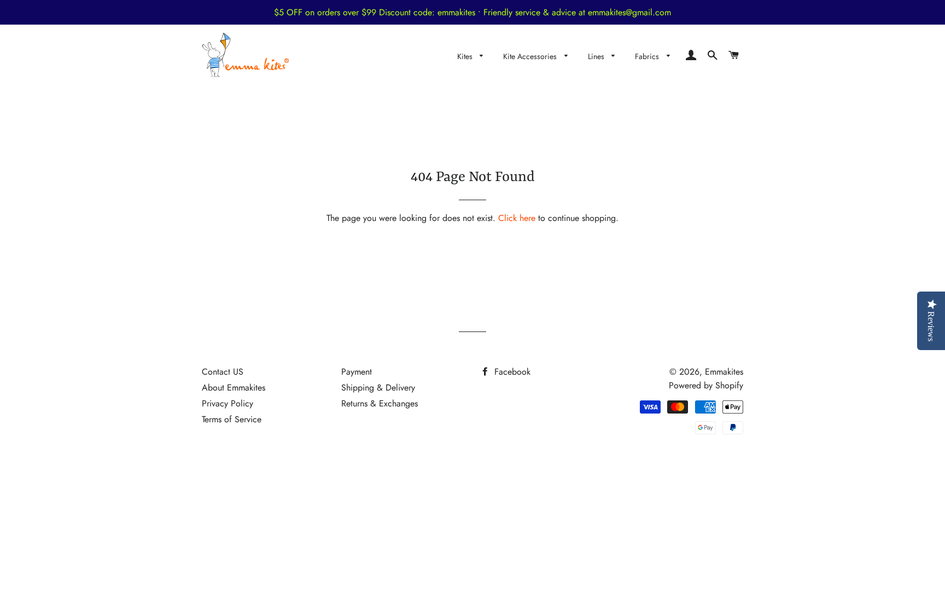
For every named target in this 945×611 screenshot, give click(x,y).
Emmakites (724, 371)
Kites (466, 56)
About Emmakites (233, 387)
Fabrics (648, 56)
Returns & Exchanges (379, 403)
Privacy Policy (227, 403)
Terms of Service (231, 419)
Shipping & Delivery (378, 387)
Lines (597, 56)
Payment (356, 371)
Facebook (511, 371)
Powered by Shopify (706, 385)
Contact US (222, 371)
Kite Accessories (531, 56)
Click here (516, 218)
